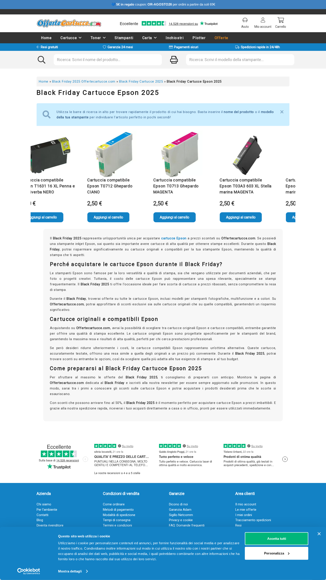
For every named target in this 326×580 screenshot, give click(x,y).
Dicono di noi (178, 504)
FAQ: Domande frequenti (186, 525)
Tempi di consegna (116, 520)
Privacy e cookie (181, 520)
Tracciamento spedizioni (253, 520)
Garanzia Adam (180, 510)
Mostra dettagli (70, 571)
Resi (238, 525)
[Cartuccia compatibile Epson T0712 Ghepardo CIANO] (102, 154)
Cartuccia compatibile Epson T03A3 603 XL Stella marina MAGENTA (233, 186)
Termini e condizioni (117, 525)
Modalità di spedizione (119, 515)
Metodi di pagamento (118, 510)
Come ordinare (114, 504)
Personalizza (274, 553)
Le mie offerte (245, 510)
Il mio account (245, 504)
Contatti (42, 515)
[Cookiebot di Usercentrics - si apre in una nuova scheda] (28, 571)
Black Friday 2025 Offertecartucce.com (83, 81)
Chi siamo (44, 504)
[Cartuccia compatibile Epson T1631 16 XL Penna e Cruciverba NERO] (36, 154)
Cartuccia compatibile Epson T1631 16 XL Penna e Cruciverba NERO (35, 186)
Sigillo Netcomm (181, 515)
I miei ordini (243, 515)
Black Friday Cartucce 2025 (141, 81)
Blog (40, 520)
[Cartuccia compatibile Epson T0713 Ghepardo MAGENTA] (168, 154)
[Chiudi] (281, 112)
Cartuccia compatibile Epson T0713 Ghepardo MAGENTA (163, 186)
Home (43, 81)
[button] (80, 38)
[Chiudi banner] (319, 533)
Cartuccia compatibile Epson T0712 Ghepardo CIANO (97, 186)
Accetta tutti (276, 538)
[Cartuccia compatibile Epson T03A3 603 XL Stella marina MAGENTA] (234, 154)
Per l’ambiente (47, 510)
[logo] (69, 23)
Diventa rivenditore (50, 525)
